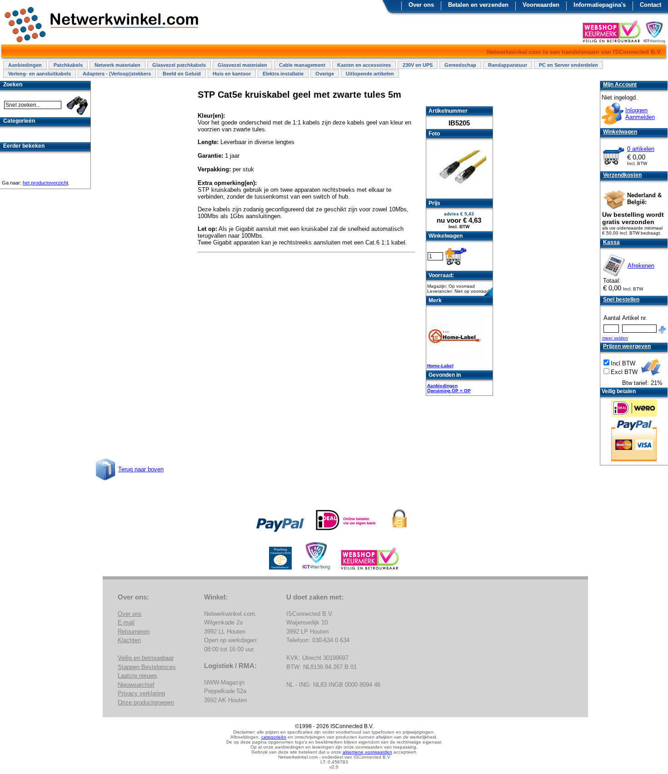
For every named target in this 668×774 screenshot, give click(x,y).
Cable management (302, 65)
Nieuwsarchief (136, 684)
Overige (324, 73)
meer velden (615, 337)
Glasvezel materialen (242, 65)
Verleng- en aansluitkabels (39, 73)
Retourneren (134, 631)
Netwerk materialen (117, 65)
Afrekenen (641, 265)
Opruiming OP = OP (449, 390)
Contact (650, 4)
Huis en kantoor (232, 73)
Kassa (611, 242)
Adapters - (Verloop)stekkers (117, 73)
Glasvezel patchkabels (179, 65)
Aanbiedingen (25, 65)
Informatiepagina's (599, 4)
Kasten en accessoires (364, 65)
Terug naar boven (141, 469)
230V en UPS (418, 65)
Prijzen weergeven (627, 346)
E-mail (126, 622)
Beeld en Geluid (182, 73)
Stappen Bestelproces (147, 667)
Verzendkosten (622, 175)
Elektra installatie (283, 73)
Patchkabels (68, 65)
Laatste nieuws (137, 675)
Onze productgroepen (146, 702)
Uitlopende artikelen (370, 73)
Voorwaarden (541, 4)
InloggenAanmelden (640, 113)
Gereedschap (460, 65)
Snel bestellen (621, 299)
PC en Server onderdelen (568, 65)
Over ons (421, 4)
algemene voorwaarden (367, 751)
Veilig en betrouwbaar (146, 657)
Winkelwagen (620, 132)
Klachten (129, 640)
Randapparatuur (507, 65)
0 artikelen (640, 148)
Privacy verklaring (141, 693)
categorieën (273, 736)
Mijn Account (620, 84)
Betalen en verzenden (478, 4)
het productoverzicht (45, 182)
